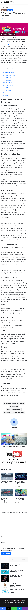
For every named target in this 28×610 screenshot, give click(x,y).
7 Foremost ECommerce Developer (14, 403)
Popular (4, 559)
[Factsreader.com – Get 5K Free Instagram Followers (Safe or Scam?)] (7, 492)
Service (7, 87)
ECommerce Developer (14, 409)
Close (13, 68)
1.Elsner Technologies (8, 72)
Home (3, 7)
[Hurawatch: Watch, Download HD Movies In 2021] (5, 566)
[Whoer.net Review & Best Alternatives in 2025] (7, 476)
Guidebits (23, 600)
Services (8, 74)
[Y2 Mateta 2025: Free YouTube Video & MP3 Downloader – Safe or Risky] (21, 476)
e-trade (9, 44)
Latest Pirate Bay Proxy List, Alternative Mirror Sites (17, 584)
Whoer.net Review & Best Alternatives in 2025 (7, 482)
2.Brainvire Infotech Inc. (9, 75)
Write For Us (17, 602)
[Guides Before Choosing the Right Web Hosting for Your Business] (5, 591)
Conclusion (5, 95)
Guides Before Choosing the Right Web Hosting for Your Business (17, 591)
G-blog (14, 604)
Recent (13, 559)
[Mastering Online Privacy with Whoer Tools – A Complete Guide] (21, 492)
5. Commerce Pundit (8, 85)
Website (3, 542)
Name (2, 531)
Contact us (12, 602)
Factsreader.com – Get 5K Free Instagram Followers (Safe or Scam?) (7, 499)
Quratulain (5, 18)
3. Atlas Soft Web (8, 79)
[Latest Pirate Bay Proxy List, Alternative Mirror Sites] (5, 585)
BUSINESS (4, 10)
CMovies (23, 602)
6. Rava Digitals (7, 88)
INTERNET (8, 7)
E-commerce (14, 406)
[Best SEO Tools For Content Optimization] (5, 572)
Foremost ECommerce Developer (9, 70)
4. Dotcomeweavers (8, 82)
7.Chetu (5, 92)
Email (2, 536)
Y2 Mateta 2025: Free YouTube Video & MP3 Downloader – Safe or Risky (20, 483)
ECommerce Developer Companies (14, 412)
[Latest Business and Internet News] (8, 2)
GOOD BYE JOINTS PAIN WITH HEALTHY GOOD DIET (17, 576)
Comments (22, 559)
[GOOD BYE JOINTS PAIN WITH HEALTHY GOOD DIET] (5, 578)
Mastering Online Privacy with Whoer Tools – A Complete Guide (19, 499)
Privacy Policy (6, 602)
